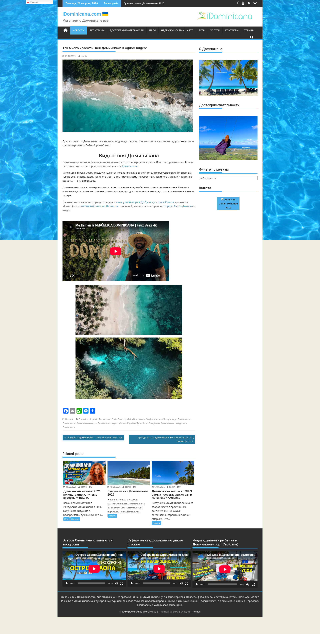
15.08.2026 (115, 486)
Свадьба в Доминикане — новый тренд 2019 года (95, 437)
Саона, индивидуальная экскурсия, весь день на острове (158, 3)
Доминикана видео (86, 423)
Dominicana (104, 419)
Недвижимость (171, 30)
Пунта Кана (142, 423)
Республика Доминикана (161, 423)
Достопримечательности (127, 30)
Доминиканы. (130, 166)
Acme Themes (192, 611)
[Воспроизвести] (66, 583)
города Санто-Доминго (179, 206)
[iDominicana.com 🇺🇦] (65, 30)
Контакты (231, 30)
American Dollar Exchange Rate (228, 203)
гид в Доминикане (181, 419)
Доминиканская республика (112, 423)
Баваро (167, 419)
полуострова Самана (161, 202)
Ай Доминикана (154, 419)
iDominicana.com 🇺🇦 (85, 14)
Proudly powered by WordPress (137, 611)
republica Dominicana (134, 419)
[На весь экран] (121, 583)
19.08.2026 (71, 486)
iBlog (152, 30)
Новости (78, 30)
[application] (94, 569)
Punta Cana (117, 419)
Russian (33, 2)
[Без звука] (116, 583)
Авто (190, 30)
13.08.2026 (159, 486)
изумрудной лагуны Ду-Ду (132, 202)
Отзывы (249, 30)
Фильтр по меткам (214, 169)
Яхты (201, 30)
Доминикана (69, 423)
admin (84, 56)
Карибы (131, 423)
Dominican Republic (88, 419)
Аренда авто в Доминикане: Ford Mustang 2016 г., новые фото (166, 439)
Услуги (215, 30)
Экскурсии (97, 30)
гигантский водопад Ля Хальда (99, 206)
